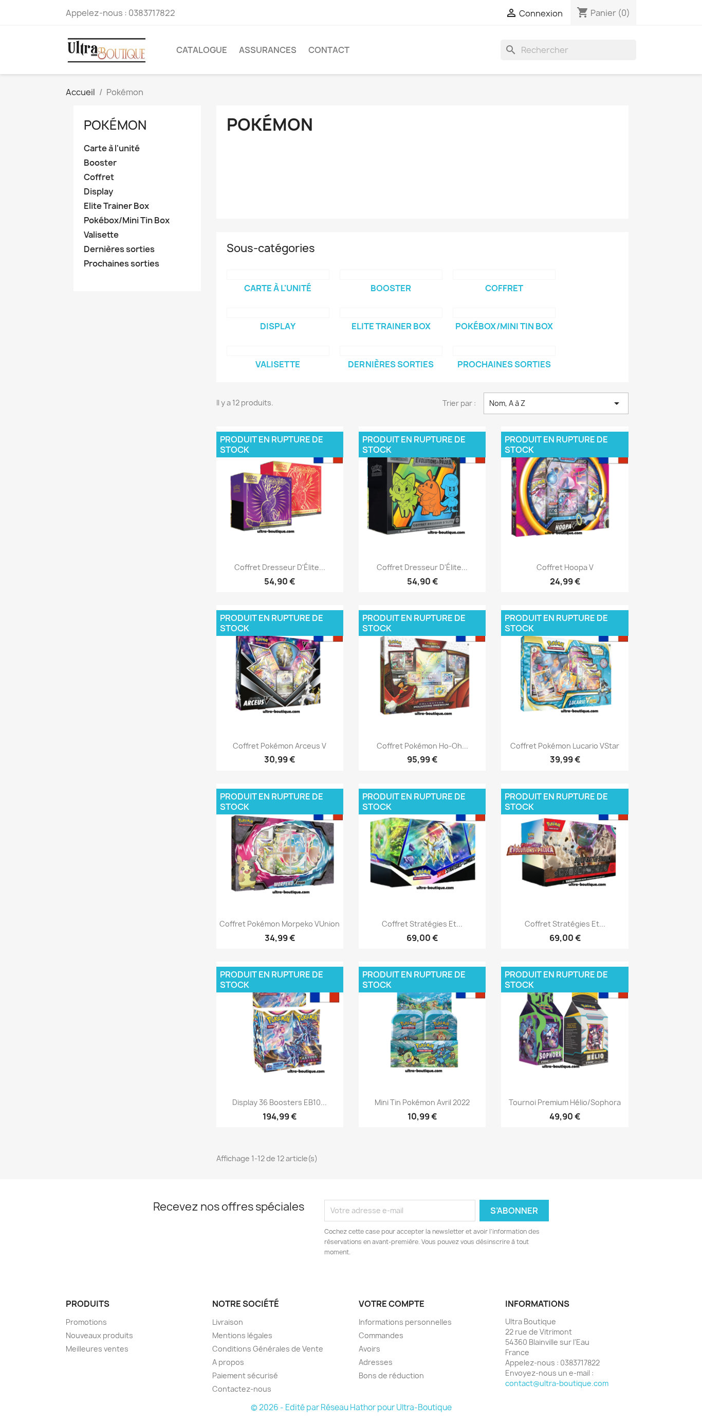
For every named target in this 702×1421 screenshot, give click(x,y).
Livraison (227, 1322)
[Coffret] (504, 275)
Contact (328, 50)
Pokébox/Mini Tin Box (127, 220)
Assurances (268, 50)
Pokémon (115, 125)
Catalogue (201, 50)
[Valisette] (278, 351)
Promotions (86, 1322)
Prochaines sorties (121, 263)
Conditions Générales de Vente (267, 1349)
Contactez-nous (241, 1389)
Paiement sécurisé (245, 1375)
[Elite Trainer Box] (391, 313)
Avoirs (369, 1349)
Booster (100, 162)
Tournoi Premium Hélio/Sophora (565, 1102)
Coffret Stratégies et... (422, 924)
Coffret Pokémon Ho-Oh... (422, 746)
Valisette (101, 234)
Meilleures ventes (97, 1349)
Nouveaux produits (99, 1335)
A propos (228, 1362)
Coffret (99, 177)
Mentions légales (242, 1335)
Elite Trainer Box (116, 206)
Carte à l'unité (112, 148)
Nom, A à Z (556, 403)
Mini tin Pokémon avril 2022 (422, 1102)
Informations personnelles (405, 1322)
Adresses (376, 1362)
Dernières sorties (119, 249)
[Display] (278, 313)
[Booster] (391, 275)
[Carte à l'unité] (278, 275)
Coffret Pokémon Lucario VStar (564, 746)
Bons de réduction (391, 1375)
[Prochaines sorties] (504, 351)
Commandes (381, 1335)
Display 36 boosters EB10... (279, 1102)
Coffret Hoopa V (565, 567)
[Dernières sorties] (391, 351)
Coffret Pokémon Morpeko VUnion (279, 924)
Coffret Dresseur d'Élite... (279, 567)
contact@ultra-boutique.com (556, 1383)
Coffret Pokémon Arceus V (279, 746)
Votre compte (391, 1303)
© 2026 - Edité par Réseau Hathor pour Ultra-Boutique (351, 1407)
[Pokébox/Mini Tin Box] (504, 313)
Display (98, 191)
